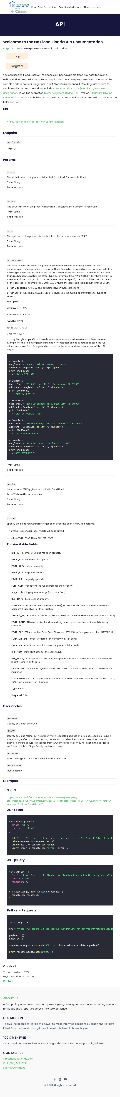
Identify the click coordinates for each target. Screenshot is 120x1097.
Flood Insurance (92, 7)
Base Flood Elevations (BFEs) (70, 88)
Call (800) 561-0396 (15, 1063)
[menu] (71, 7)
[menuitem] (43, 7)
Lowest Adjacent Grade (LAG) (62, 93)
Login (20, 48)
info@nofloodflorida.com (18, 1058)
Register (8, 48)
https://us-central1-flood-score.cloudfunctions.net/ (35, 121)
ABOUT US (10, 998)
